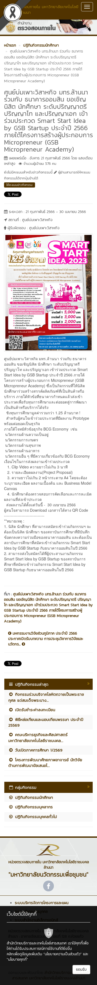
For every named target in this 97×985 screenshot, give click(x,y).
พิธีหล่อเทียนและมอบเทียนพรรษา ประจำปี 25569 (45, 722)
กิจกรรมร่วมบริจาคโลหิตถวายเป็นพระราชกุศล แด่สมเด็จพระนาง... (46, 697)
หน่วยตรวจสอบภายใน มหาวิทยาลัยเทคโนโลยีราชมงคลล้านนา (41, 9)
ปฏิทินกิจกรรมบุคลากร (33, 807)
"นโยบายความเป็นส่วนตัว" (62, 954)
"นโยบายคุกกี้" (17, 959)
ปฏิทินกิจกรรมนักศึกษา (33, 797)
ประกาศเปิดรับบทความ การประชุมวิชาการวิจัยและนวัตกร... (45, 641)
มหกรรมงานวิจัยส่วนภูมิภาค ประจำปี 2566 (44, 633)
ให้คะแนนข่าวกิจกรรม (19, 185)
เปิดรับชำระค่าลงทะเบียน (34, 710)
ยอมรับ (81, 969)
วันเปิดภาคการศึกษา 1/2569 (38, 750)
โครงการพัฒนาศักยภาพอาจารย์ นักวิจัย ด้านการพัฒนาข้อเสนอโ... (45, 763)
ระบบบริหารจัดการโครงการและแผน (41, 903)
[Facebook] (48, 886)
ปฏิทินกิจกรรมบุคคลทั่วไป (35, 816)
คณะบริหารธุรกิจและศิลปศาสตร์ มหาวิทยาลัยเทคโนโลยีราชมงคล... (38, 737)
